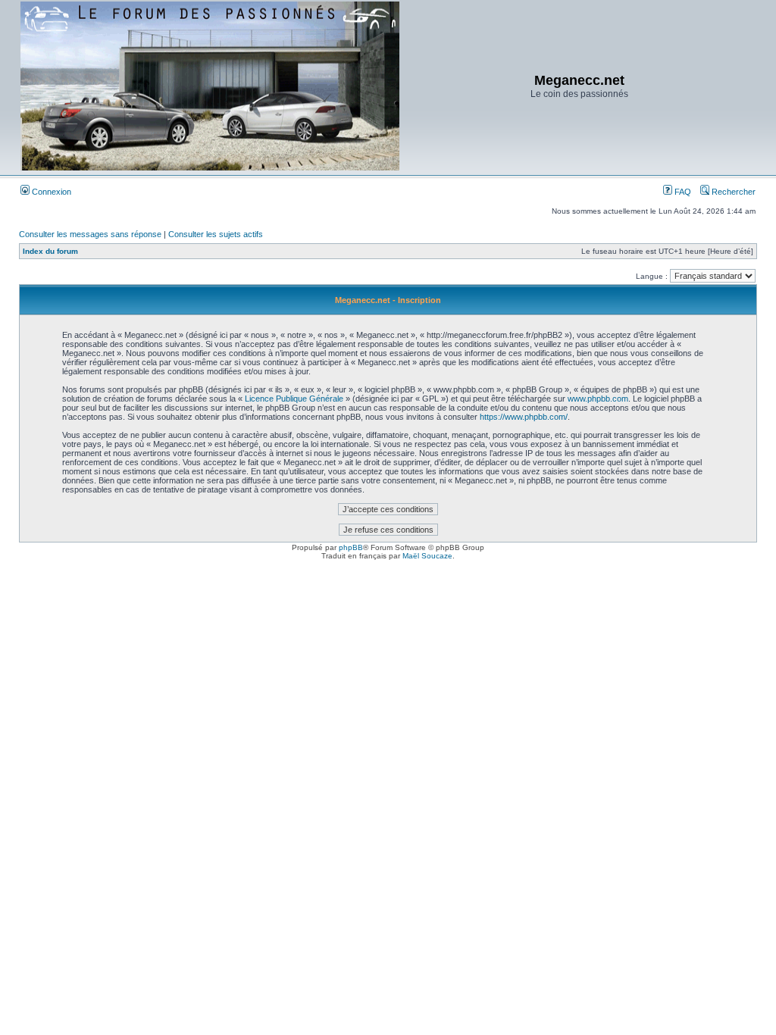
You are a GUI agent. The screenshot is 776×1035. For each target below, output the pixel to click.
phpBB (351, 547)
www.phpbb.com (598, 398)
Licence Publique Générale (294, 398)
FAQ (681, 191)
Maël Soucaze (427, 556)
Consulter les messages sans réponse (90, 234)
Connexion (50, 191)
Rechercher (732, 191)
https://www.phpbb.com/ (524, 416)
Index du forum (50, 251)
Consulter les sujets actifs (215, 234)
